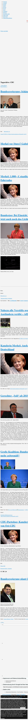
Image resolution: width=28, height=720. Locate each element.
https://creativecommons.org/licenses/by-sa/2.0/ (9, 516)
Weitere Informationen (15, 708)
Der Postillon (20, 692)
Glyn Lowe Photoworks (12, 509)
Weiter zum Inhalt (4, 31)
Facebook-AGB (6, 14)
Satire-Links (5, 15)
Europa (4, 4)
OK (21, 697)
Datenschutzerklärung (7, 18)
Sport (4, 10)
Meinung (5, 12)
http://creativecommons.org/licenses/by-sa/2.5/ (18, 388)
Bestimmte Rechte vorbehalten (6, 298)
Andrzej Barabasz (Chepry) (9, 619)
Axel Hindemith (13, 300)
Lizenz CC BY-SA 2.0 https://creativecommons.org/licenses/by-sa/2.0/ (13, 134)
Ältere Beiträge (4, 85)
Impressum (5, 16)
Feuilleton (5, 11)
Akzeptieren (23, 708)
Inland (4, 5)
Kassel (4, 8)
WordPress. (23, 694)
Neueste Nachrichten (6, 694)
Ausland (5, 3)
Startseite (5, 1)
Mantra (18, 694)
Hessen (4, 7)
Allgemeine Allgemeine (11, 692)
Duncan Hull (3, 566)
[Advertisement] (13, 652)
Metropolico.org (7, 131)
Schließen (3, 718)
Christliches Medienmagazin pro (6, 515)
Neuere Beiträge (4, 86)
